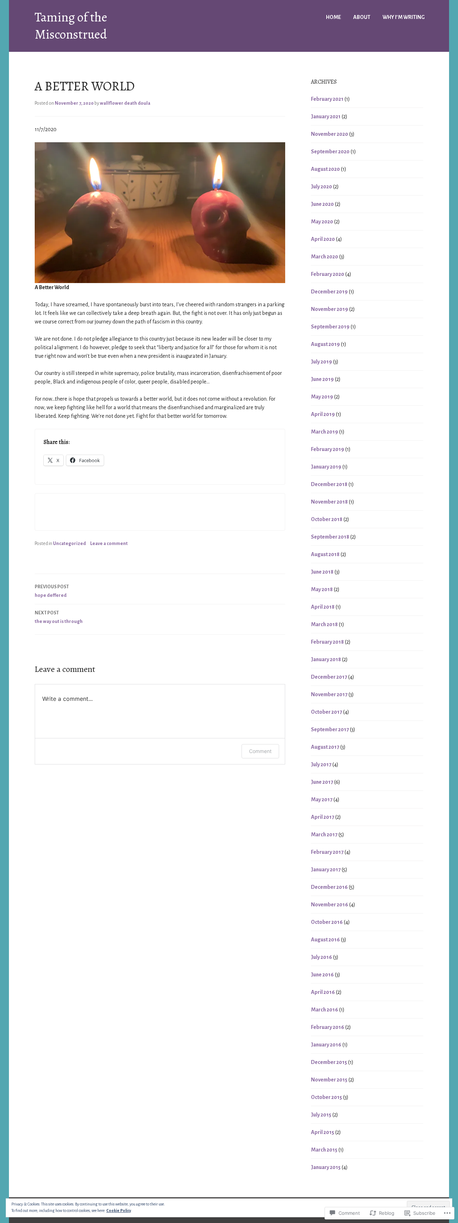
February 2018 (327, 642)
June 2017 (322, 782)
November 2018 (329, 502)
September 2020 (330, 151)
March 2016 (324, 1009)
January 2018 (326, 659)
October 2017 (326, 712)
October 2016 (327, 922)
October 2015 (326, 1097)
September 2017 (330, 729)
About (361, 17)
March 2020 (324, 256)
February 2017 (327, 852)
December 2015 (329, 1062)
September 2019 (330, 327)
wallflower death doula (125, 103)
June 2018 (322, 572)
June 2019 (322, 379)
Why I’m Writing (404, 17)
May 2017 (321, 799)
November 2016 (329, 904)
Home (333, 17)
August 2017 (325, 747)
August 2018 (325, 554)
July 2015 (321, 1115)
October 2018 (326, 519)
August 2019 (325, 344)
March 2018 (324, 624)
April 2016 (323, 992)
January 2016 (326, 1045)
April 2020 (323, 239)
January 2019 (326, 467)
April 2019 (323, 414)
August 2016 (325, 939)
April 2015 (322, 1132)
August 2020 (325, 169)
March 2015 (324, 1150)
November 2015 (329, 1080)
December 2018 (329, 484)
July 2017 (321, 764)
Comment (260, 751)
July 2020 (321, 186)
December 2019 (329, 291)
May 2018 (322, 589)
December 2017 (329, 677)
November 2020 (329, 134)
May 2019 (322, 397)
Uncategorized (69, 543)
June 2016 (322, 974)
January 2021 (326, 116)
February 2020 (327, 274)
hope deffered (52, 591)
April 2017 (322, 817)
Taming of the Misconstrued (71, 25)
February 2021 (327, 99)
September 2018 (330, 537)
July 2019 (321, 362)
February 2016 (327, 1027)
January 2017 (326, 869)
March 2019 (324, 432)
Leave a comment (109, 543)
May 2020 (322, 221)
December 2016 (329, 887)
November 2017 (329, 694)
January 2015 (326, 1167)
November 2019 (329, 309)
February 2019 (327, 449)
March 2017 (324, 834)
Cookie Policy (118, 1210)
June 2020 (322, 204)
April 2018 (323, 607)
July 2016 (321, 957)
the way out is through (59, 617)
